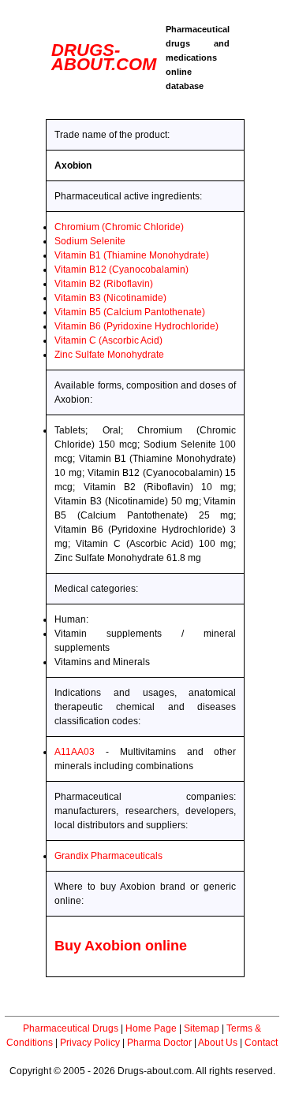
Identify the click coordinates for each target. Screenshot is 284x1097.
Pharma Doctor (159, 1042)
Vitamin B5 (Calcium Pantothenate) (129, 312)
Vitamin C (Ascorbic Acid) (108, 340)
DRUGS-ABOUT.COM (103, 57)
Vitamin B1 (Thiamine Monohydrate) (131, 255)
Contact (261, 1042)
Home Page (151, 1028)
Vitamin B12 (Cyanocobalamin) (121, 269)
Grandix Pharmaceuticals (108, 855)
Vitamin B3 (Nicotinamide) (110, 297)
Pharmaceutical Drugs (70, 1028)
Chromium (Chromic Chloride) (119, 226)
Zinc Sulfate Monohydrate (109, 354)
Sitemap (201, 1028)
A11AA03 (74, 751)
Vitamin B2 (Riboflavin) (103, 283)
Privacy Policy (90, 1042)
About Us (217, 1042)
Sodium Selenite (89, 241)
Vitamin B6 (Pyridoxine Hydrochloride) (136, 326)
